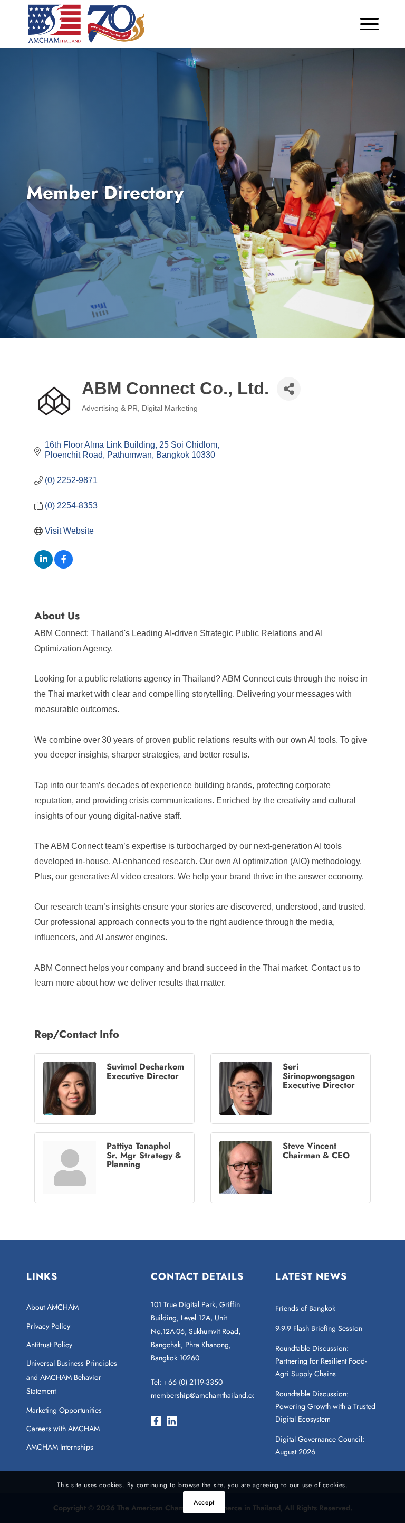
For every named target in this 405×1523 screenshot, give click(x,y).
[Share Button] (289, 389)
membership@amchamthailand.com (206, 1395)
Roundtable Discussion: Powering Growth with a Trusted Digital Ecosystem (325, 1406)
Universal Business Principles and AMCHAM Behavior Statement (71, 1377)
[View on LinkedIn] (43, 565)
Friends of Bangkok (305, 1308)
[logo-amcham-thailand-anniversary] (87, 24)
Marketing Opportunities (64, 1410)
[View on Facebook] (63, 565)
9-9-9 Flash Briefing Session (318, 1328)
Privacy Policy (48, 1326)
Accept (204, 1502)
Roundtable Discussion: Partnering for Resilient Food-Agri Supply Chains (321, 1361)
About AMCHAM (52, 1307)
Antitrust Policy (49, 1344)
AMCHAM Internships (59, 1447)
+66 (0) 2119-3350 (193, 1382)
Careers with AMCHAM (63, 1428)
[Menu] (364, 24)
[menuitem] (364, 24)
